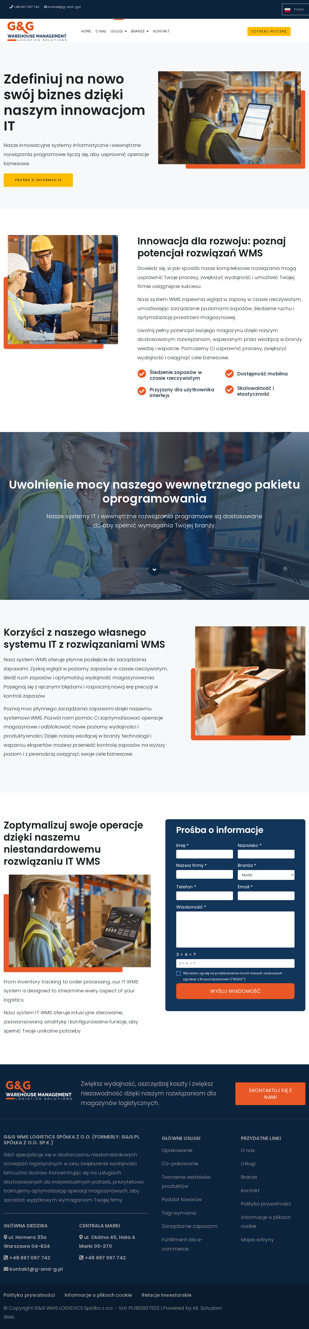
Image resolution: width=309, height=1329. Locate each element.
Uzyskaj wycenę (269, 31)
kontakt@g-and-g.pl (64, 7)
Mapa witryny (257, 1239)
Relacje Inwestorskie (166, 1295)
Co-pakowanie (180, 1163)
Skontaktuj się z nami (270, 1093)
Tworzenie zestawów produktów (186, 1182)
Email (245, 887)
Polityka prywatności (266, 1203)
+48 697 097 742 (26, 7)
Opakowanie (177, 1150)
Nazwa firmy (191, 865)
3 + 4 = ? (186, 954)
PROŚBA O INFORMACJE (38, 180)
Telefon (186, 887)
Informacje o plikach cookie (266, 1222)
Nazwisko (250, 845)
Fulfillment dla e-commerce (183, 1244)
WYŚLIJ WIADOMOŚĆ (235, 991)
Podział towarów (182, 1199)
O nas (101, 31)
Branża (247, 865)
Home (86, 31)
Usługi (117, 31)
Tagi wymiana (179, 1213)
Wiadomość (191, 907)
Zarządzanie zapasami (189, 1226)
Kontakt (161, 31)
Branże (138, 31)
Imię (182, 845)
